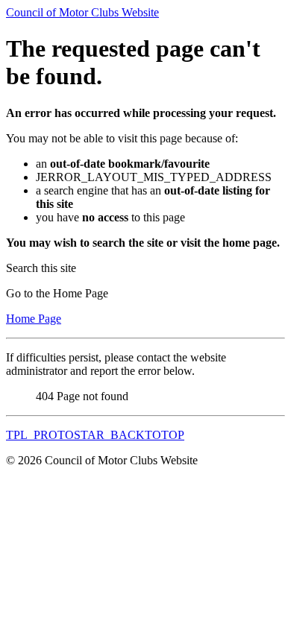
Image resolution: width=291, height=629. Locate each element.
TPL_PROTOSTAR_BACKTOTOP (95, 435)
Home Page (33, 318)
